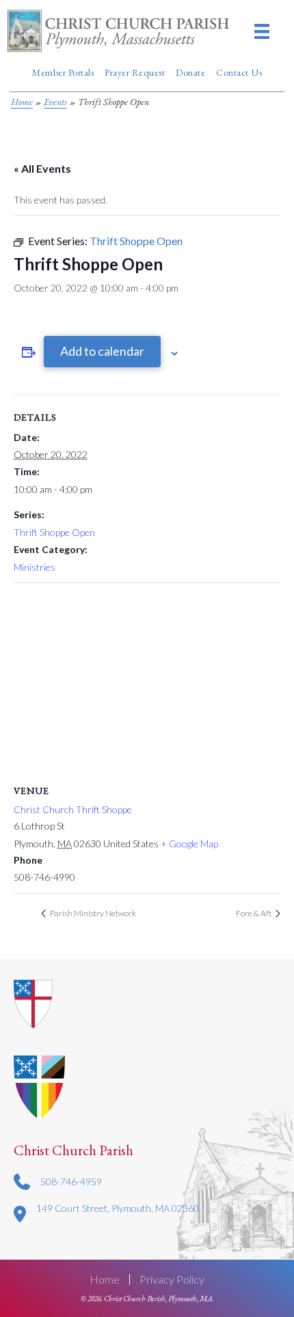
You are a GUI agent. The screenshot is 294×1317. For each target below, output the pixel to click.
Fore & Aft (254, 913)
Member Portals (63, 72)
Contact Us (239, 72)
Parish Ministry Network (92, 913)
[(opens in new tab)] (39, 1086)
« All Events (42, 168)
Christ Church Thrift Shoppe (73, 809)
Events (55, 102)
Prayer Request (135, 72)
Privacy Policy (171, 1279)
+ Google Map (189, 843)
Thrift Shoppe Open (54, 532)
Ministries (34, 567)
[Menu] (262, 31)
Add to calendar (102, 350)
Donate (190, 72)
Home (22, 102)
